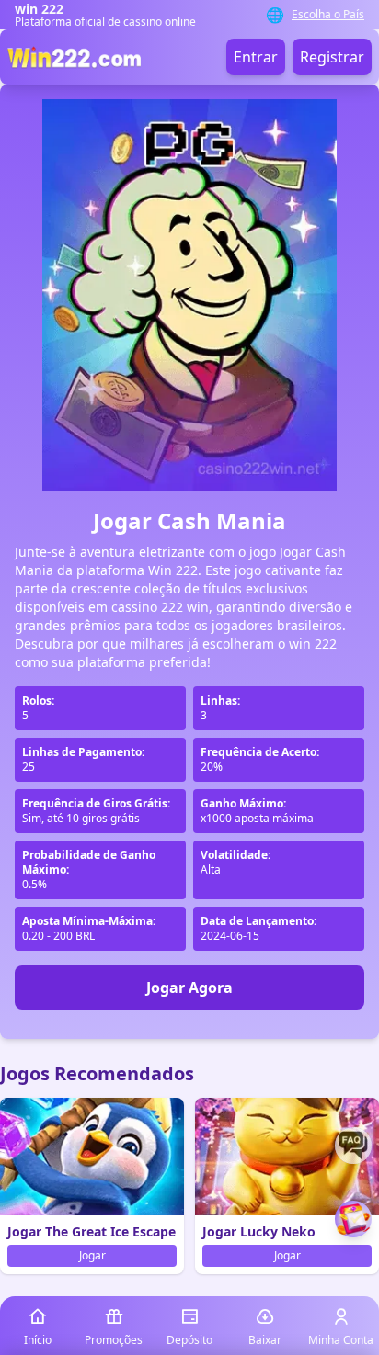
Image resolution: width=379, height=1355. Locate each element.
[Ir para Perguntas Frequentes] (353, 1145)
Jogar (92, 1255)
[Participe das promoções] (353, 1219)
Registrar (332, 57)
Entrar (256, 57)
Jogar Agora (189, 987)
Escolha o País (328, 14)
